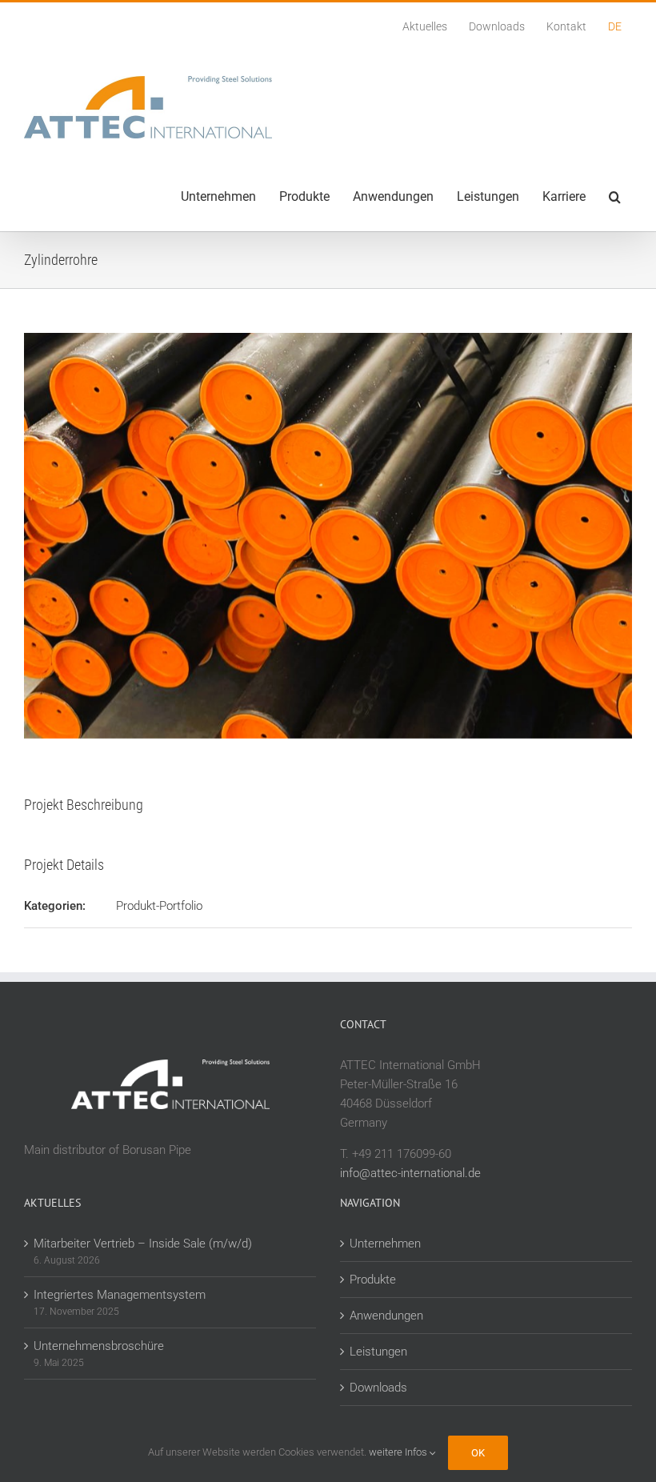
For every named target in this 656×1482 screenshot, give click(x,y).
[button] (614, 196)
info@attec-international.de (410, 1173)
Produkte (373, 1279)
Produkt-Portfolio (159, 906)
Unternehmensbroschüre (99, 1346)
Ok (478, 1453)
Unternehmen (385, 1243)
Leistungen (378, 1351)
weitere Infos (399, 1452)
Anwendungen (386, 1315)
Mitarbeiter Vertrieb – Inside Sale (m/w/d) (143, 1243)
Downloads (378, 1387)
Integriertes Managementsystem (120, 1295)
